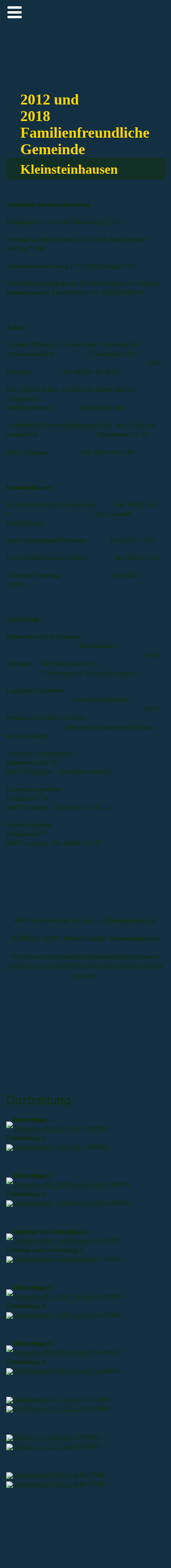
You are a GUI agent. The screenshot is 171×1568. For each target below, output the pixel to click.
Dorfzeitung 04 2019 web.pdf (52, 1352)
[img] (145, 25)
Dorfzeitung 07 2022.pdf (45, 1474)
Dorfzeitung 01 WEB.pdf (46, 1128)
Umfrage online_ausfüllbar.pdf (53, 1240)
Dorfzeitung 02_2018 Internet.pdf (57, 1184)
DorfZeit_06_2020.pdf (43, 1437)
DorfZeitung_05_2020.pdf (48, 1399)
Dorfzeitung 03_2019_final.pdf (54, 1296)
